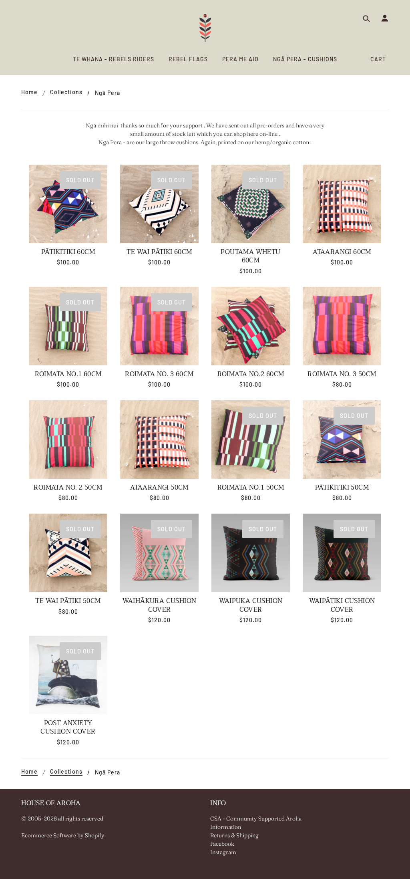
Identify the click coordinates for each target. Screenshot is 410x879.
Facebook (222, 843)
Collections (66, 92)
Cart (378, 59)
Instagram (223, 852)
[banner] (205, 28)
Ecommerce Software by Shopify (63, 835)
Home (29, 92)
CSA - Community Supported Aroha (255, 818)
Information (225, 827)
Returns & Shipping (234, 835)
